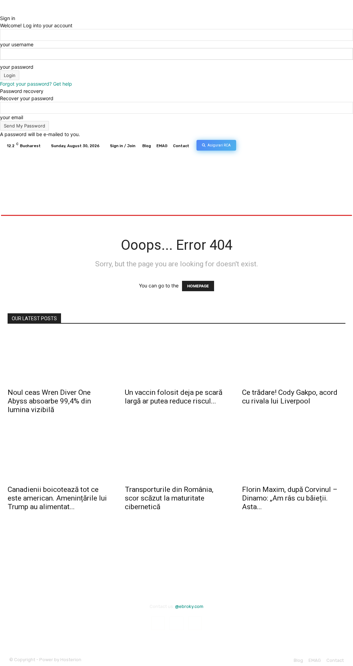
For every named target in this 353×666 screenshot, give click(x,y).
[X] (334, 146)
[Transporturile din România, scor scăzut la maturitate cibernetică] (176, 455)
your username (16, 44)
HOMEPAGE (198, 286)
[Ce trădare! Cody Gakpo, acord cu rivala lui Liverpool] (293, 358)
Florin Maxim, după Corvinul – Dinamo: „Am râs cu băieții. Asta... (289, 498)
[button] (339, 207)
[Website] (343, 146)
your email (11, 117)
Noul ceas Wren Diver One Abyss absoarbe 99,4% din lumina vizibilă (49, 401)
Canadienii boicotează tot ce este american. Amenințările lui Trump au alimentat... (57, 498)
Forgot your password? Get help (36, 84)
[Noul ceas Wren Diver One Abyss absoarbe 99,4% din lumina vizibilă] (59, 358)
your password (16, 67)
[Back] (2, 11)
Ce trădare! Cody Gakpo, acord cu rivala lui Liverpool (289, 396)
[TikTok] (326, 146)
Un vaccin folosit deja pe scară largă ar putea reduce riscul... (173, 396)
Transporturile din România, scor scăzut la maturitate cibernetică (169, 498)
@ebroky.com (189, 606)
